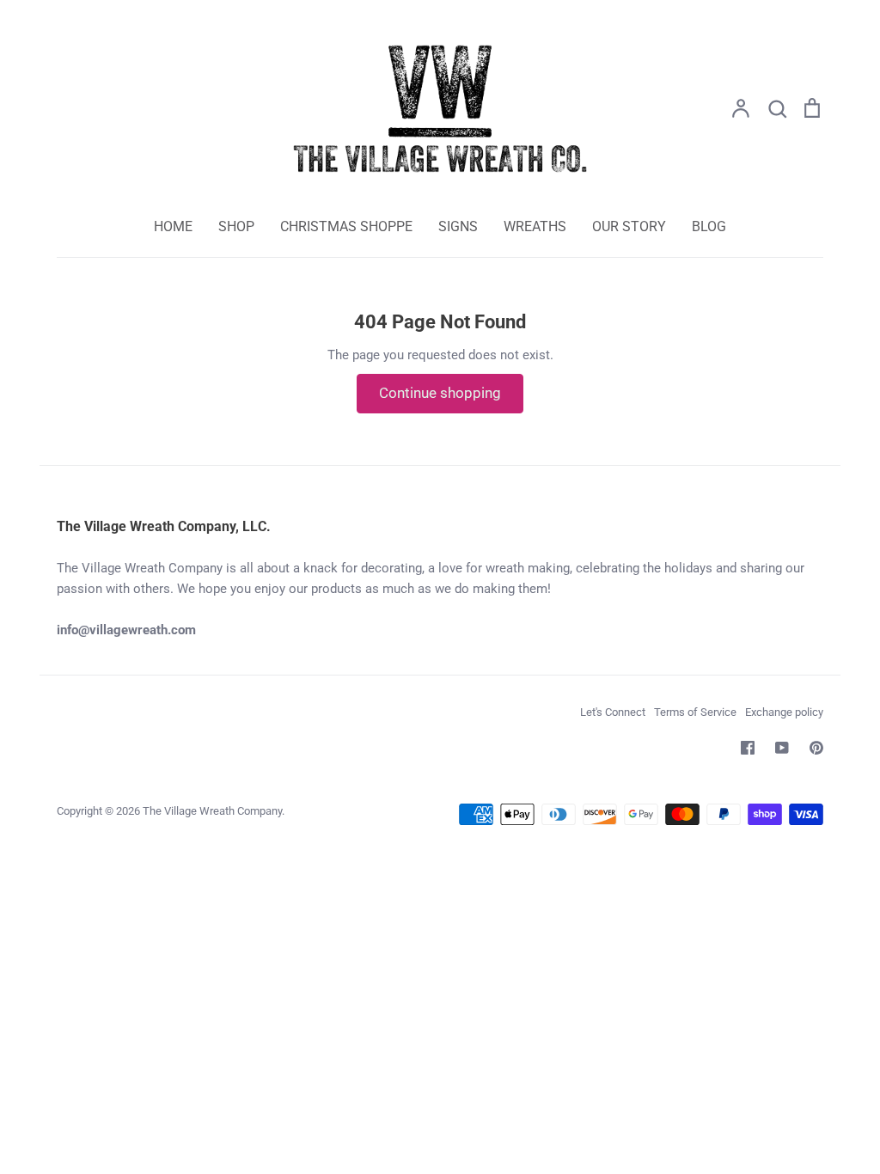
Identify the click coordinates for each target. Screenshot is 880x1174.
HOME (173, 226)
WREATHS (535, 226)
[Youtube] (782, 748)
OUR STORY (629, 226)
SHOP (236, 226)
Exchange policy (784, 712)
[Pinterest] (816, 748)
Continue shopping (440, 392)
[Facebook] (747, 748)
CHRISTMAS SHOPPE (346, 226)
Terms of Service (695, 712)
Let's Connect (612, 712)
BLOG (709, 226)
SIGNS (458, 226)
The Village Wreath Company (212, 810)
